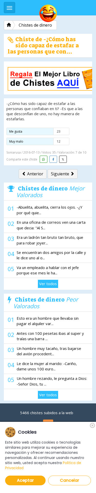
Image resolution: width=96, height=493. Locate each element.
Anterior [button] (34, 174)
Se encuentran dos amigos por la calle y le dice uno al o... (51, 255)
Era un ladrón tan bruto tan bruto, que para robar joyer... (50, 240)
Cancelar (69, 480)
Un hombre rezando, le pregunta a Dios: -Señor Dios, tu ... (52, 381)
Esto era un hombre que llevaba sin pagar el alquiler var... (48, 321)
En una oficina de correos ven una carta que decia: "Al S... (51, 225)
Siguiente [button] (60, 174)
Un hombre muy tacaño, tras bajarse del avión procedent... (49, 351)
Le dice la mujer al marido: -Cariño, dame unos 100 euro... (47, 366)
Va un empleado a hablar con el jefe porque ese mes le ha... (48, 270)
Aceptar (25, 480)
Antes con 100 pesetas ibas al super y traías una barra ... (50, 336)
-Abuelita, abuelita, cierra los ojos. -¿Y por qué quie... (49, 210)
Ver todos (48, 283)
